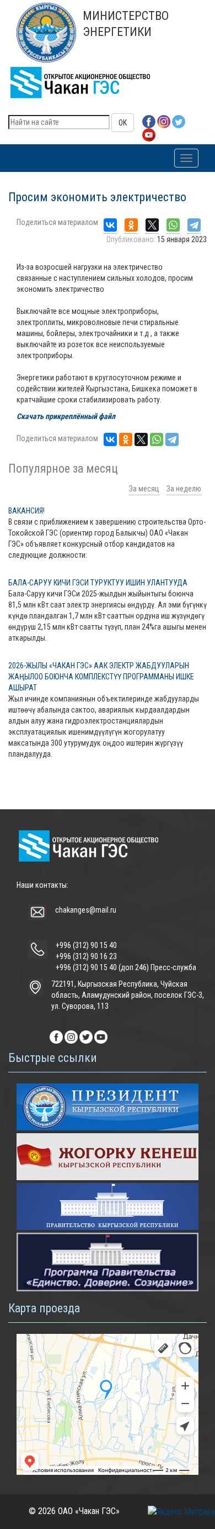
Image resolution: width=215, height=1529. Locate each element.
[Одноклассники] (131, 225)
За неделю (183, 488)
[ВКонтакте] (110, 225)
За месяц (144, 488)
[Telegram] (194, 225)
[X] (152, 225)
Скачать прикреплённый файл (66, 416)
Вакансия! (26, 510)
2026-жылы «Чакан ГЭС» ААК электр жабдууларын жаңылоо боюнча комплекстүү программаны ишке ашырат (101, 676)
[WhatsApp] (173, 225)
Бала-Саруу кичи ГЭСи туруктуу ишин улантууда (97, 582)
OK (123, 122)
